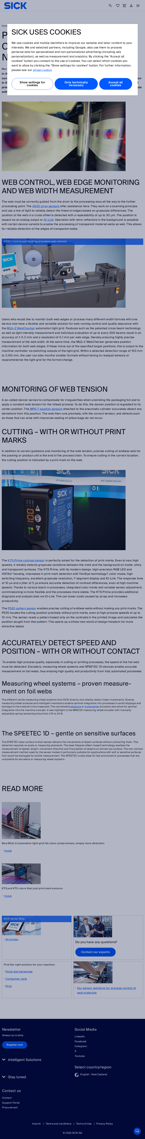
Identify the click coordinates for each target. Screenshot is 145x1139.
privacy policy (42, 70)
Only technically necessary (76, 84)
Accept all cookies (115, 84)
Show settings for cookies (32, 84)
